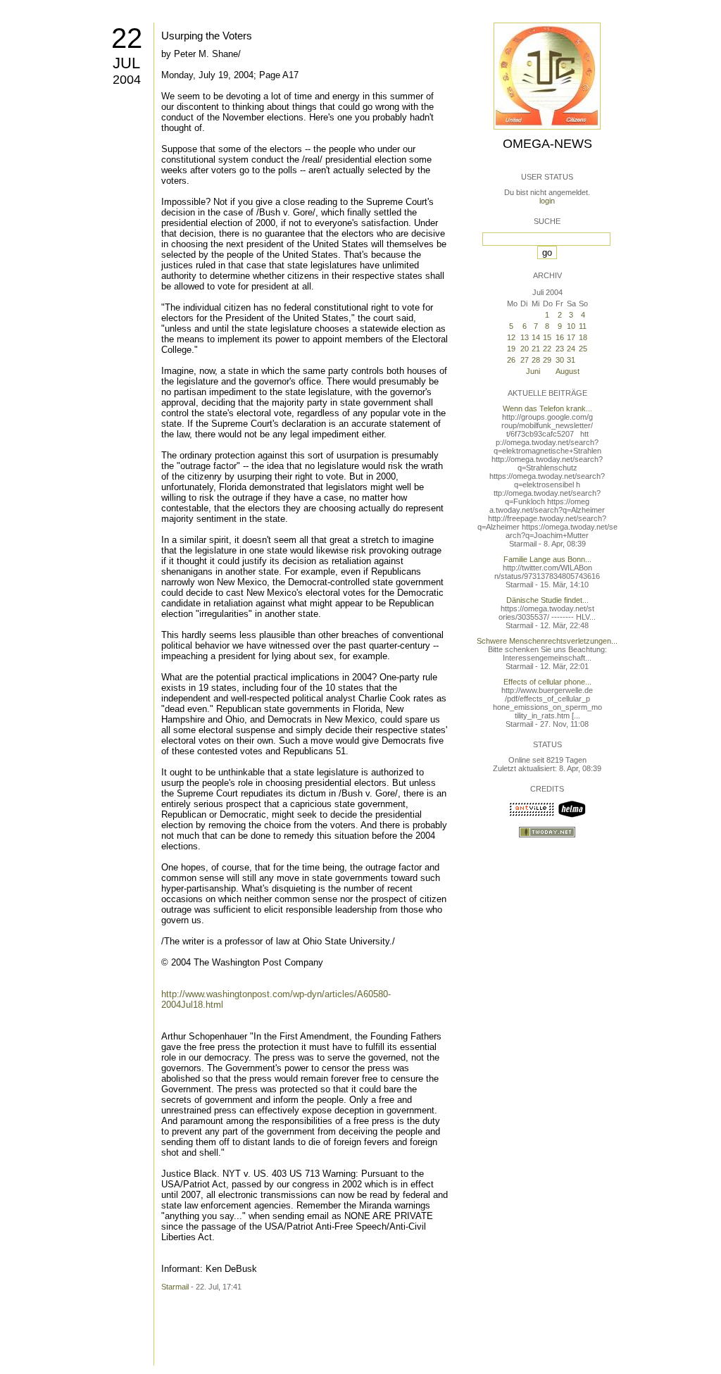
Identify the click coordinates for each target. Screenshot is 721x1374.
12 (511, 337)
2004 (127, 80)
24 (571, 348)
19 (511, 348)
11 (583, 326)
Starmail (175, 1286)
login (547, 200)
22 (126, 38)
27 (524, 360)
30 (560, 360)
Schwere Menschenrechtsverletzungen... (547, 641)
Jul (126, 63)
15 (547, 337)
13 (524, 337)
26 (511, 360)
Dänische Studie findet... (547, 600)
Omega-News (547, 144)
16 (560, 337)
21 (536, 348)
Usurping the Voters (206, 36)
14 (536, 337)
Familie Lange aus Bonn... (547, 559)
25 (583, 348)
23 (560, 348)
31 (571, 360)
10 (571, 326)
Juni (533, 371)
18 (583, 337)
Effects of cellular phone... (547, 681)
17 (571, 337)
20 (524, 348)
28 (536, 360)
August (567, 371)
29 (547, 360)
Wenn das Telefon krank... (547, 408)
